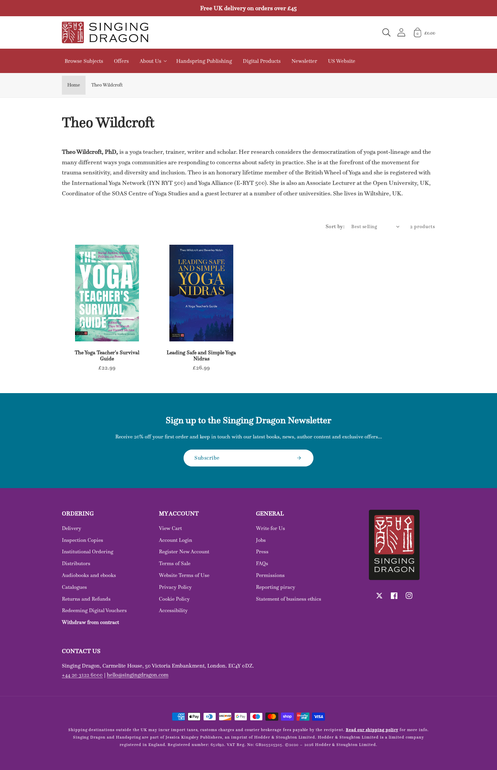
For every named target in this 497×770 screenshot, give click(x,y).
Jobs (261, 540)
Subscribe (207, 457)
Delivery (71, 528)
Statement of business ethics (288, 599)
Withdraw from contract (90, 622)
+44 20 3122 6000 (82, 674)
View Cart (170, 528)
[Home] (105, 32)
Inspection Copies (82, 540)
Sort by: (335, 226)
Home (73, 85)
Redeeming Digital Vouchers (94, 610)
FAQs (262, 563)
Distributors (76, 563)
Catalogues (74, 587)
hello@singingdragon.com (137, 674)
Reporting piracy (275, 587)
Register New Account (184, 551)
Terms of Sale (174, 563)
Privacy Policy (175, 587)
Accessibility (173, 610)
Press (262, 551)
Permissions (270, 575)
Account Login (175, 540)
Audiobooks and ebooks (89, 575)
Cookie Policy (174, 599)
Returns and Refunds (86, 599)
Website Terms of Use (184, 575)
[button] (386, 32)
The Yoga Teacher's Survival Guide (107, 356)
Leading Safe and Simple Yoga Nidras (201, 356)
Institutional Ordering (87, 551)
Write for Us (270, 528)
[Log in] (401, 32)
